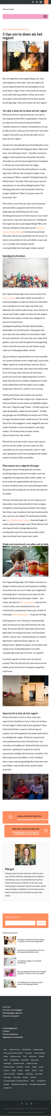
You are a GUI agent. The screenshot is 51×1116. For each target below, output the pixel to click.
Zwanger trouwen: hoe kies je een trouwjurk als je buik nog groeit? (31, 940)
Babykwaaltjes (38, 1049)
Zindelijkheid (41, 1081)
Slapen (14, 1070)
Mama (6, 1060)
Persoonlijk (7, 1063)
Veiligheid (20, 1074)
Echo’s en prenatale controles (13, 1053)
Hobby (6, 1056)
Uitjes (41, 1070)
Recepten (20, 1067)
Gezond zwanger (39, 1053)
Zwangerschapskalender (19, 1084)
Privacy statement (10, 1034)
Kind (24, 1056)
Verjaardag (29, 1074)
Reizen (27, 1067)
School (41, 1067)
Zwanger (6, 1084)
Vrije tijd (7, 29)
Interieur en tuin (15, 1056)
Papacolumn (35, 1060)
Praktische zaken (18, 1063)
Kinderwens (33, 1056)
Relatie (34, 1067)
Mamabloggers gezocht (12, 1013)
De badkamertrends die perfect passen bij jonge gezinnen (30, 983)
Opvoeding (24, 1060)
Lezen (20, 816)
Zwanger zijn (8, 1088)
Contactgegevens (10, 1028)
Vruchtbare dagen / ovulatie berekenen (16, 1081)
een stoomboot (27, 602)
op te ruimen (9, 297)
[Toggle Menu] (45, 16)
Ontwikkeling (14, 1060)
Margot (9, 869)
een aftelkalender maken (18, 520)
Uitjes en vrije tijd (20, 29)
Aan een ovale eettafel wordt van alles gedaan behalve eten (30, 951)
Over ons (6, 1007)
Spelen (27, 1070)
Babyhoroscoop (14, 1049)
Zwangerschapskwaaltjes (38, 1084)
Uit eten (34, 1070)
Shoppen (6, 1070)
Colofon (6, 1031)
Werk (33, 1081)
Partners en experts (11, 1016)
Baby (5, 1049)
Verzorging (38, 1074)
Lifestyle (41, 1056)
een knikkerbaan (20, 614)
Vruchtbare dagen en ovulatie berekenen (29, 962)
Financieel (28, 1053)
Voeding (25, 1077)
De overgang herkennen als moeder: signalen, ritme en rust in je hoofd (32, 972)
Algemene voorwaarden (13, 1037)
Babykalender (26, 1049)
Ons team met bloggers (12, 1010)
